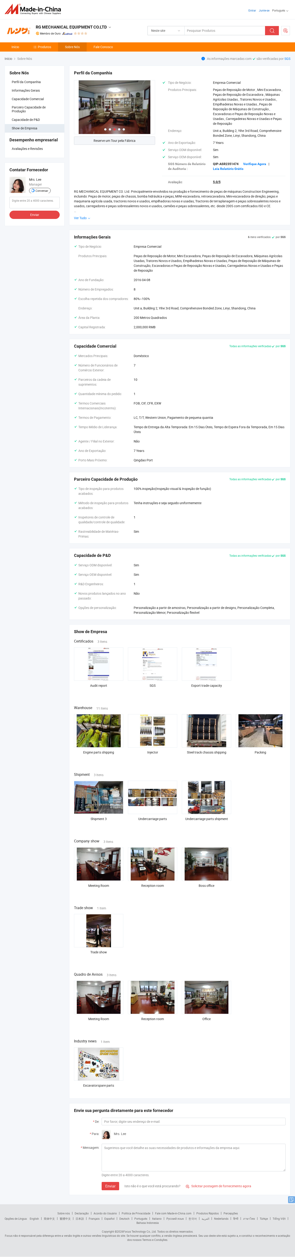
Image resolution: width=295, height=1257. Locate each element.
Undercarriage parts (152, 819)
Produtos (44, 47)
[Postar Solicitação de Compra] (285, 30)
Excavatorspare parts (98, 1085)
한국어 (193, 1218)
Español (109, 1218)
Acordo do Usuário (105, 1213)
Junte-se (264, 10)
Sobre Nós (72, 47)
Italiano (157, 1218)
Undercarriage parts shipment (206, 819)
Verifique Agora (254, 164)
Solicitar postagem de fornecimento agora (218, 1186)
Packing (260, 752)
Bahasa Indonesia (147, 1223)
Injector (152, 752)
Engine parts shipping (98, 752)
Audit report (98, 685)
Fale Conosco (103, 47)
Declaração (82, 1213)
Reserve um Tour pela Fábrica (115, 140)
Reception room (152, 885)
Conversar (41, 190)
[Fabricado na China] (34, 9)
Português (140, 1218)
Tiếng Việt (279, 1218)
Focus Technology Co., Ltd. (139, 1231)
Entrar (252, 10)
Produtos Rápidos (207, 1213)
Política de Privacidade (136, 1213)
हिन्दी (235, 1218)
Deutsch (124, 1218)
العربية (205, 1218)
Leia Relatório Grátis (228, 169)
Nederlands (221, 1218)
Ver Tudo (80, 218)
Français (94, 1218)
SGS (287, 58)
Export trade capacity (206, 685)
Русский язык (175, 1218)
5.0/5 (217, 182)
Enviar (34, 214)
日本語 (80, 1218)
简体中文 (49, 1218)
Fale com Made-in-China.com (173, 1213)
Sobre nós (63, 1213)
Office (206, 1019)
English (34, 1218)
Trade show (98, 952)
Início (15, 47)
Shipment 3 (99, 819)
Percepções (231, 1213)
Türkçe (264, 1218)
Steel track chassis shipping (206, 752)
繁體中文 (65, 1218)
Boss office (206, 885)
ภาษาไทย (249, 1218)
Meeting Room (98, 885)
